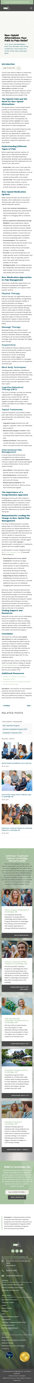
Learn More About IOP (20, 1044)
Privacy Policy (14, 1376)
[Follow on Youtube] (21, 1251)
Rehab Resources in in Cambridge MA (13, 1346)
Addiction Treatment (12, 46)
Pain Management (19, 44)
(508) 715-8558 (11, 1271)
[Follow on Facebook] (13, 1251)
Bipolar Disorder (7, 1308)
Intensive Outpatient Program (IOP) (15, 729)
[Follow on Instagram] (17, 1251)
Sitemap (22, 1376)
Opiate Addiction (20, 49)
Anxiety (4, 1305)
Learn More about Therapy (18, 1150)
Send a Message (16, 1197)
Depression (5, 1311)
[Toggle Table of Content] (18, 68)
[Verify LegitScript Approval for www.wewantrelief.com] (9, 1358)
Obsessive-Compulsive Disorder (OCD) (14, 1322)
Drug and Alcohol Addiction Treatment (14, 1340)
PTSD (3, 1314)
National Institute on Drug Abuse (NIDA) (16, 682)
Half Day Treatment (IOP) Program (13, 1287)
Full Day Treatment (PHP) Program (12, 1285)
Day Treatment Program (11, 726)
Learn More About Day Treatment (19, 988)
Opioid (7, 51)
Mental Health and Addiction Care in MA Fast (16, 763)
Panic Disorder (6, 1319)
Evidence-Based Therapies (10, 1328)
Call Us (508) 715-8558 (16, 1192)
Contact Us (5, 1349)
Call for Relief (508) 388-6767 (17, 2)
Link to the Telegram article (11, 552)
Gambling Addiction (8, 1325)
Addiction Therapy (7, 1343)
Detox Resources (21, 935)
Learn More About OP (20, 1095)
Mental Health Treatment (10, 1300)
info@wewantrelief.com (14, 1276)
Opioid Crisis (14, 51)
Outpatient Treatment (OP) (12, 733)
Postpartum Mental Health (10, 1317)
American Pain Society (10, 684)
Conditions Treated (8, 1302)
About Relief (5, 1337)
